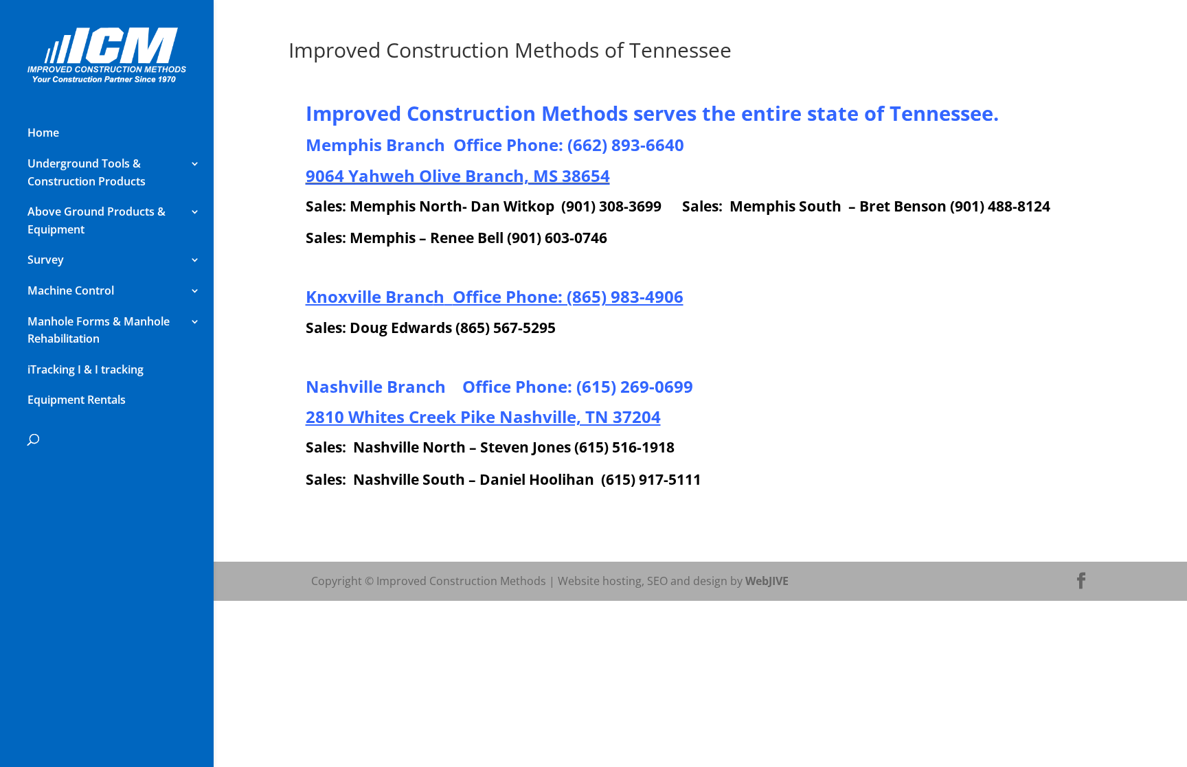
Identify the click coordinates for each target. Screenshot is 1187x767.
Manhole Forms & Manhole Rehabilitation (98, 330)
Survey (45, 259)
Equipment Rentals (76, 399)
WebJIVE (767, 580)
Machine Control (70, 290)
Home (43, 132)
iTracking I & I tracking (85, 369)
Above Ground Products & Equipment (96, 220)
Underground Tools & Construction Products (86, 172)
